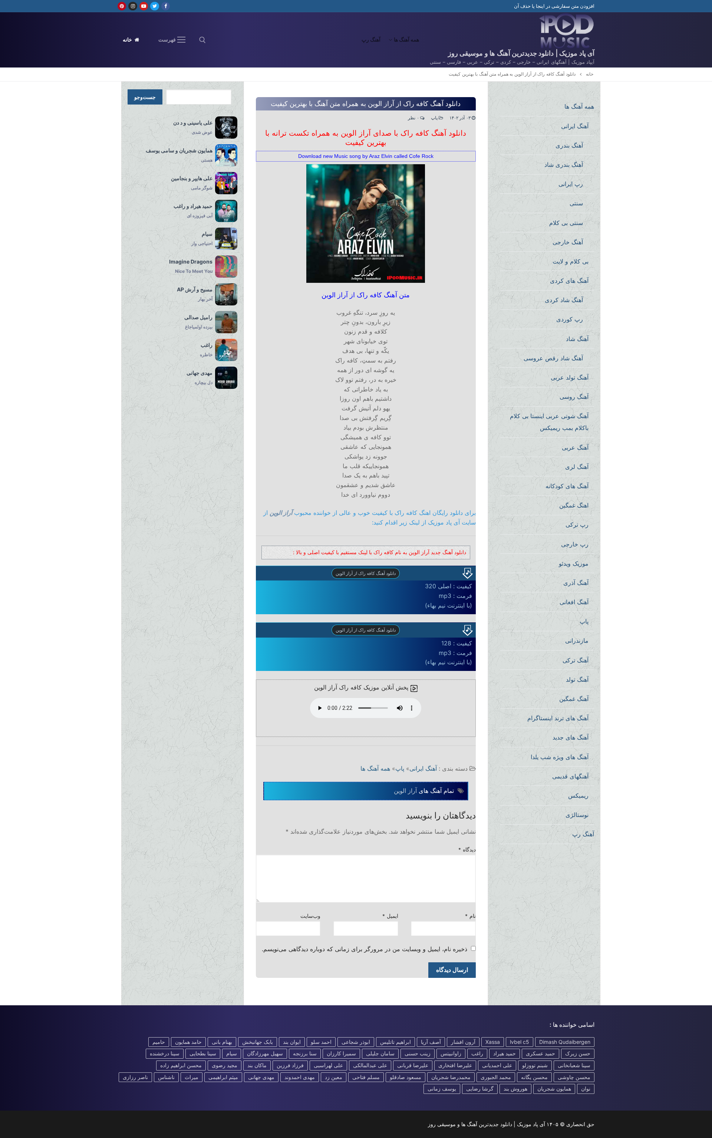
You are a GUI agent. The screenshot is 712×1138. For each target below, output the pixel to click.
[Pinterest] (122, 6)
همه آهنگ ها (375, 768)
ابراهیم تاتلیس (395, 1042)
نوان (585, 1088)
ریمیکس (578, 795)
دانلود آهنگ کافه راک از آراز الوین (366, 573)
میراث (191, 1077)
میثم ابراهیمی (223, 1077)
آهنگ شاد (577, 339)
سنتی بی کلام (566, 222)
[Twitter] (154, 6)
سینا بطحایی (202, 1053)
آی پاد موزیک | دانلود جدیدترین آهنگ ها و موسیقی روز (521, 53)
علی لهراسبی (328, 1065)
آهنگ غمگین (574, 698)
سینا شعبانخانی (574, 1065)
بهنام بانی (222, 1042)
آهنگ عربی (575, 447)
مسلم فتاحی (366, 1077)
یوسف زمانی (442, 1088)
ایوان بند (292, 1042)
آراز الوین (281, 512)
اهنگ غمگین (574, 505)
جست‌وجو (145, 97)
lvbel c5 (519, 1042)
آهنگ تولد (577, 679)
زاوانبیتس (451, 1053)
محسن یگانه (534, 1077)
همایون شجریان (554, 1088)
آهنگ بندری (569, 145)
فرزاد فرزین (290, 1065)
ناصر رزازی (135, 1077)
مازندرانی (577, 640)
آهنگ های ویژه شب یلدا (560, 757)
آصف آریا (431, 1042)
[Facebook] (165, 6)
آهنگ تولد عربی (570, 377)
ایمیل (390, 916)
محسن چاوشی (574, 1077)
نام (470, 916)
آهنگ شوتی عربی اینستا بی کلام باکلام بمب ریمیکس (549, 421)
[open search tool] (202, 40)
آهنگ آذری (576, 582)
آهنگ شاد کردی (564, 300)
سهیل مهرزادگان (265, 1053)
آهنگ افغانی (574, 602)
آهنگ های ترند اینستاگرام (558, 718)
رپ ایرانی (570, 184)
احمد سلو (321, 1042)
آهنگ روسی (574, 396)
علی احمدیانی (497, 1065)
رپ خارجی (575, 544)
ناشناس (166, 1077)
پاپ (435, 117)
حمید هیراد (504, 1053)
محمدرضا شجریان (451, 1077)
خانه (128, 40)
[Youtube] (143, 6)
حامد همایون (188, 1042)
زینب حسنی (418, 1053)
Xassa (492, 1042)
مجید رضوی (224, 1065)
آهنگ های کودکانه (567, 486)
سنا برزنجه (305, 1053)
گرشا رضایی (480, 1088)
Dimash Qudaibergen (564, 1042)
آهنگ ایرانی (423, 768)
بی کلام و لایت (571, 261)
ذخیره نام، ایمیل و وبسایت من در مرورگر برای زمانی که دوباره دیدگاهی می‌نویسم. (364, 949)
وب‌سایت (310, 916)
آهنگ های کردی (569, 280)
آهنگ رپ (583, 834)
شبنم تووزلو (535, 1065)
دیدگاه (467, 850)
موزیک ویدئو (574, 563)
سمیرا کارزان (341, 1053)
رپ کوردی (569, 319)
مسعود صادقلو (405, 1077)
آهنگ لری (577, 466)
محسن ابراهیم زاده (181, 1065)
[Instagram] (132, 6)
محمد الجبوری (496, 1077)
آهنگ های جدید (571, 737)
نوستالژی (577, 814)
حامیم (158, 1042)
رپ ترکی (577, 524)
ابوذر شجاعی (356, 1042)
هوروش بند (515, 1088)
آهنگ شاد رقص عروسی (553, 358)
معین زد (333, 1077)
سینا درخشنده (164, 1053)
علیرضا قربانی (412, 1065)
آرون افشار (463, 1042)
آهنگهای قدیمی (570, 776)
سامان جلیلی (380, 1053)
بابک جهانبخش (257, 1042)
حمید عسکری (540, 1053)
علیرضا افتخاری (455, 1065)
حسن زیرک (577, 1053)
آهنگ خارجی (568, 242)
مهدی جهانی (261, 1077)
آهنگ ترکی (576, 660)
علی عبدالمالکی (370, 1065)
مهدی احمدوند (299, 1077)
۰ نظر (414, 117)
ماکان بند (257, 1065)
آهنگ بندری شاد (563, 164)
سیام (231, 1053)
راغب (477, 1053)
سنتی (576, 203)
